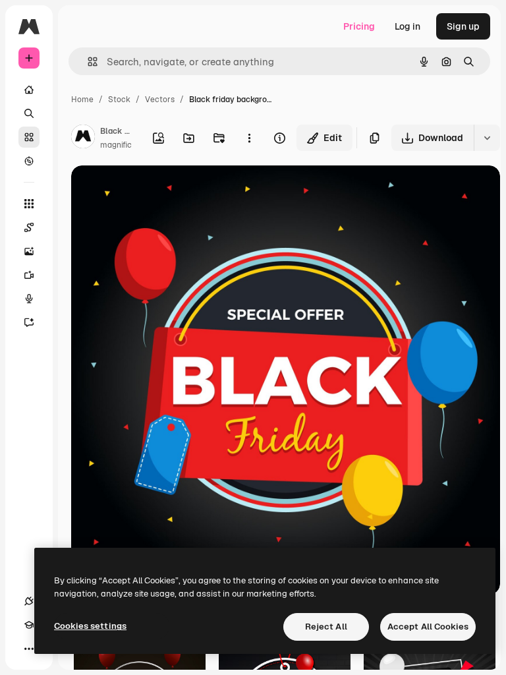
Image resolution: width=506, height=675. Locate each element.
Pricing (359, 26)
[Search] (29, 113)
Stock (119, 99)
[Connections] (29, 601)
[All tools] (29, 203)
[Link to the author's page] (83, 138)
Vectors (160, 99)
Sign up (463, 26)
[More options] (249, 138)
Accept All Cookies (427, 626)
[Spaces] (29, 227)
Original (155, 191)
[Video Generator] (29, 274)
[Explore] (29, 160)
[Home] (29, 89)
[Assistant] (29, 322)
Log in (407, 26)
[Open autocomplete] (87, 62)
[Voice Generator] (29, 298)
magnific (116, 145)
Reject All (326, 626)
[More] (29, 648)
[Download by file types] (487, 138)
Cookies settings (90, 625)
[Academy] (29, 624)
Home (82, 99)
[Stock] (29, 137)
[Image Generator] (29, 251)
